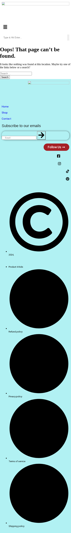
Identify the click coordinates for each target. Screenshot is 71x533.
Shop (5, 112)
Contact (6, 118)
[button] (35, 27)
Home (5, 106)
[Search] (41, 135)
